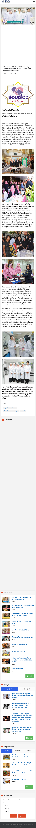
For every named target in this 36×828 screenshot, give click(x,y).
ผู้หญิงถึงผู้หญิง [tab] (26, 689)
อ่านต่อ (30, 676)
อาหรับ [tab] (29, 750)
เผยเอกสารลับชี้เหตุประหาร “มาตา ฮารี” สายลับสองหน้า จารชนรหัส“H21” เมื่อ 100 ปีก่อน (21, 705)
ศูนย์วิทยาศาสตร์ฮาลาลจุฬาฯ (12, 411)
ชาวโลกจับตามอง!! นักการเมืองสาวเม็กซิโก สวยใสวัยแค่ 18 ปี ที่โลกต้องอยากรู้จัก (22, 695)
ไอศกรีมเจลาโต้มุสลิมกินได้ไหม (20, 630)
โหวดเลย (14, 816)
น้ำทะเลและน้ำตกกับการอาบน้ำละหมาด (22, 637)
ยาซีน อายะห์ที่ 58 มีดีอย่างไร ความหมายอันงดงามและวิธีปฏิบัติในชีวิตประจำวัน (22, 660)
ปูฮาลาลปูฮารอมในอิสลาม (19, 644)
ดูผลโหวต (22, 816)
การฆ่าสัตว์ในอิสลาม (17, 669)
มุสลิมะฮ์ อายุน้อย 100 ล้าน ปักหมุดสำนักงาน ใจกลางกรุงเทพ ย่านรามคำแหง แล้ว (22, 729)
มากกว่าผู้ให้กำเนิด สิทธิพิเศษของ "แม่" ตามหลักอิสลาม (21, 598)
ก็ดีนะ (6, 806)
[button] (34, 1)
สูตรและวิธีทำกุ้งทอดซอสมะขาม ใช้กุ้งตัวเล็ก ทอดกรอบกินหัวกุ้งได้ (22, 772)
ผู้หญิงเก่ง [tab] (9, 689)
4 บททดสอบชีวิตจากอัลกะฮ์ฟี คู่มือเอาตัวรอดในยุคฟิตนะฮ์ (23, 606)
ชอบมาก (7, 803)
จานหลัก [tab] (7, 750)
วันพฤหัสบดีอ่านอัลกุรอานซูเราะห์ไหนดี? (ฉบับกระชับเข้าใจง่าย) (22, 614)
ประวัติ (23, 411)
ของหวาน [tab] (18, 750)
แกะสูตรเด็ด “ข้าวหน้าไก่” (19, 779)
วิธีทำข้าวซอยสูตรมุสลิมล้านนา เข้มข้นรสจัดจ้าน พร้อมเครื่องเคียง (22, 756)
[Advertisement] (18, 42)
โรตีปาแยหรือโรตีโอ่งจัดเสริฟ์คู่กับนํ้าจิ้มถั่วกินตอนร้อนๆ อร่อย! (22, 764)
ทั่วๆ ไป (7, 809)
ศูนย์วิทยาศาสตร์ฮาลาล (10, 408)
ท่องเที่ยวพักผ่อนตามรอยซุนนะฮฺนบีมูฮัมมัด (22, 622)
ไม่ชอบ (7, 812)
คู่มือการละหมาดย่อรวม (18, 652)
